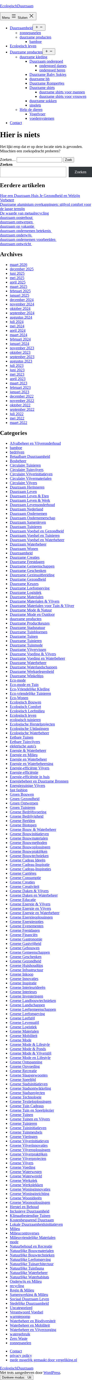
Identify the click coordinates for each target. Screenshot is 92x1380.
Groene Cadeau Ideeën (27, 860)
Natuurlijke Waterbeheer (29, 1273)
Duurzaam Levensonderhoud (32, 505)
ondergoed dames (52, 66)
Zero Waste (18, 1338)
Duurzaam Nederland (26, 509)
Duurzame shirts (42, 88)
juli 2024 (17, 322)
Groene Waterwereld (26, 1176)
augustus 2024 (21, 317)
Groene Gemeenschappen (30, 952)
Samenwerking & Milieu (29, 1294)
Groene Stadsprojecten (27, 1093)
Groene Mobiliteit (23, 1036)
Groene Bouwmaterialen (29, 838)
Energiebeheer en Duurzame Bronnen (39, 781)
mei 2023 (17, 374)
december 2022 (22, 396)
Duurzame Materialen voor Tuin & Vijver (42, 606)
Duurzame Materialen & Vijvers (34, 601)
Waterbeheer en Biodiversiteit (32, 1321)
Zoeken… (8, 159)
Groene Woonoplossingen (30, 1202)
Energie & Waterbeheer (28, 750)
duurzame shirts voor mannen (62, 92)
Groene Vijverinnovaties (29, 1145)
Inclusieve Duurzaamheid (29, 1211)
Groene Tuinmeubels (26, 1132)
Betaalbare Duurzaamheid (30, 456)
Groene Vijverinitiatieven (29, 1141)
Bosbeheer (18, 461)
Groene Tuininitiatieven (28, 1128)
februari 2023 (20, 387)
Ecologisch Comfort (25, 707)
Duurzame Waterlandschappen (33, 667)
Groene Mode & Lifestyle (30, 1044)
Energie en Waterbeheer (28, 759)
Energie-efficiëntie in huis (30, 777)
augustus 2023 (21, 361)
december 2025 (22, 269)
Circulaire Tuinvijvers (26, 470)
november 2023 (22, 348)
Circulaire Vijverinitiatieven (31, 474)
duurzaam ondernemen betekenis (26, 231)
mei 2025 (17, 278)
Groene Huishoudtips (26, 965)
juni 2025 (17, 273)
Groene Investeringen (26, 996)
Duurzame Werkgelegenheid (32, 671)
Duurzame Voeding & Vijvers (33, 654)
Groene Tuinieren (23, 1123)
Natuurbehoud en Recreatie (31, 1246)
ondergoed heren (52, 70)
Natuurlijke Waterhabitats (29, 1277)
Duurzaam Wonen (24, 549)
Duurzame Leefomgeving (30, 588)
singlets (35, 105)
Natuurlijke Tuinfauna (27, 1268)
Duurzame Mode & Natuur (31, 610)
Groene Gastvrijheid (25, 943)
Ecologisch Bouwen (25, 702)
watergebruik (20, 1334)
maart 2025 (18, 286)
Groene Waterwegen (26, 1172)
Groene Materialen (24, 1031)
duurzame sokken (43, 101)
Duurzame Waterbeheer (28, 663)
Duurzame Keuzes (24, 584)
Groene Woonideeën (26, 1198)
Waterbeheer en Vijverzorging (33, 1330)
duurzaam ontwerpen (17, 222)
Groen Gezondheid (24, 799)
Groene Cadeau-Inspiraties (30, 869)
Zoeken (6, 164)
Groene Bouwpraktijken (28, 851)
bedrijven (17, 452)
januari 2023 (19, 392)
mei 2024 (17, 326)
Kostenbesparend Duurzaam (32, 1220)
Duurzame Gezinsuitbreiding (32, 575)
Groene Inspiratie (23, 983)
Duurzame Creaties (24, 557)
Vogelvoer (37, 114)
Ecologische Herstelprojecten (32, 724)
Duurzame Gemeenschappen (32, 566)
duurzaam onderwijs (16, 235)
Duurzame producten (26, 52)
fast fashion (18, 790)
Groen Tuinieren (22, 807)
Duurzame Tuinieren (26, 641)
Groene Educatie (23, 900)
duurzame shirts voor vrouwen (62, 96)
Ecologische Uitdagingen (29, 728)
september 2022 (22, 409)
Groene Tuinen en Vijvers (30, 1119)
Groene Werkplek (23, 1180)
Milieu (15, 1229)
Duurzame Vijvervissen (28, 649)
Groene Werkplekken (26, 1185)
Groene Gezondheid (25, 961)
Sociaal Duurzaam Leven (29, 1299)
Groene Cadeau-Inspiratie (30, 864)
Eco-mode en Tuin (24, 685)
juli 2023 (17, 365)
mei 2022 (17, 418)
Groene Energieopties (26, 922)
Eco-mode (18, 680)
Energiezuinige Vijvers (27, 785)
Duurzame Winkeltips (26, 676)
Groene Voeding (22, 1167)
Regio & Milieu (22, 1290)
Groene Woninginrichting (29, 1194)
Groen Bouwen (22, 794)
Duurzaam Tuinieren (26, 527)
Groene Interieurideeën (27, 987)
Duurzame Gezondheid (28, 579)
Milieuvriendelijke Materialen (32, 1237)
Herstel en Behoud (24, 1207)
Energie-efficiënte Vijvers (29, 768)
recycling (17, 1286)
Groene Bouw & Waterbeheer (33, 829)
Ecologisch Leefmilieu (27, 711)
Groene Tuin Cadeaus (27, 1106)
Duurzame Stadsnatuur (27, 628)
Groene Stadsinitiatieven (29, 1084)
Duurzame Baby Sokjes (47, 74)
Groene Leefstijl (22, 1018)
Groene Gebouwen (24, 948)
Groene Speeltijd (23, 1079)
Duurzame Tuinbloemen (28, 632)
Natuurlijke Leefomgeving (30, 1259)
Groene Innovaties (24, 979)
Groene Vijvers (21, 1163)
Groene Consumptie (25, 878)
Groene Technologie (25, 1097)
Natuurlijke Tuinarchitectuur (31, 1264)
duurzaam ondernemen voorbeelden (28, 239)
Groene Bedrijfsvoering (28, 812)
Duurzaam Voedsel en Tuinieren (35, 535)
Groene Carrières (23, 873)
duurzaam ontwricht (16, 244)
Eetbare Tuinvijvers (25, 742)
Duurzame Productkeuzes (30, 623)
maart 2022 (18, 423)
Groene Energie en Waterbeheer (34, 913)
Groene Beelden (22, 821)
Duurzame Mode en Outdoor (32, 614)
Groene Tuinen (21, 1115)
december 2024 (22, 300)
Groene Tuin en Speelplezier (32, 1110)
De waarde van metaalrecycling (24, 213)
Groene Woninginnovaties (30, 1189)
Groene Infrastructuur (26, 970)
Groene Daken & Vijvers (29, 891)
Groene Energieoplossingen (31, 917)
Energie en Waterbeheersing (31, 764)
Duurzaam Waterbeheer (28, 544)
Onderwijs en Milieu (26, 1281)
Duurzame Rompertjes (46, 83)
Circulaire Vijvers (23, 483)
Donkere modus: (14, 1377)
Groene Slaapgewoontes (29, 1075)
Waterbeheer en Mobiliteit (30, 1325)
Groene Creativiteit (24, 886)
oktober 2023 (20, 352)
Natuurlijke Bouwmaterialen (32, 1251)
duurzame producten (35, 37)
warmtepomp (20, 1316)
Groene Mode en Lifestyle (30, 1058)
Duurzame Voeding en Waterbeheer (37, 658)
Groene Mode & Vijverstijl (30, 1053)
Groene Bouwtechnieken (29, 856)
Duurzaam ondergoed (46, 61)
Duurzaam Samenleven (28, 522)
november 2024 (22, 304)
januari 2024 (19, 344)
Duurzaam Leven (23, 491)
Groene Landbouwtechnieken (33, 1000)
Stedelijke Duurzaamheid (29, 1303)
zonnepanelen (30, 33)
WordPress (51, 1372)
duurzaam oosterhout (16, 217)
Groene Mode (20, 1040)
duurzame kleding (33, 57)
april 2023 (18, 379)
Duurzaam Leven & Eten (29, 496)
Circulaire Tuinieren (25, 465)
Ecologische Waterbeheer (29, 733)
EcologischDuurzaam (16, 6)
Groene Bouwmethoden (28, 843)
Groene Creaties (22, 882)
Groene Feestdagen (25, 930)
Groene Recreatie (23, 1071)
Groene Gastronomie (26, 939)
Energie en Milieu (24, 755)
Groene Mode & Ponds (28, 1049)
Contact (16, 123)
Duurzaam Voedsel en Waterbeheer (37, 540)
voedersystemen (41, 118)
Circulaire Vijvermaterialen (31, 478)
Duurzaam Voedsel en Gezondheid (37, 531)
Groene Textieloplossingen (30, 1101)
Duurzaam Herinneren (27, 487)
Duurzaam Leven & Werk (30, 500)
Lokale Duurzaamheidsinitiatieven (36, 1224)
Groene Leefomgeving (27, 1014)
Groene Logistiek (23, 1027)
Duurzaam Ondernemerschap (32, 518)
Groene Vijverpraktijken (28, 1154)
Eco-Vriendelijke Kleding (30, 689)
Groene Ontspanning (26, 1062)
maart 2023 (18, 383)
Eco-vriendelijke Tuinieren (30, 693)
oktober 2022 (20, 405)
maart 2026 (18, 265)
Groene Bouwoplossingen (30, 847)
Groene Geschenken (25, 957)
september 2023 (22, 357)
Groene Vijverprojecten (28, 1158)
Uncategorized (21, 1308)
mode (14, 1242)
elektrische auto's (23, 746)
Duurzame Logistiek (25, 592)
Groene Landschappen (27, 1005)
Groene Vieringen (24, 1137)
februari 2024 (20, 339)
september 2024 (22, 313)
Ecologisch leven (23, 46)
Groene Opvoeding (25, 1066)
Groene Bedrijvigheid (26, 816)
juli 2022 (17, 414)
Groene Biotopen (23, 825)
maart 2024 (18, 335)
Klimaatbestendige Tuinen (30, 1216)
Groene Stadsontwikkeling (30, 1088)
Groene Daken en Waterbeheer (34, 895)
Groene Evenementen (26, 926)
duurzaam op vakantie (17, 226)
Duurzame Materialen (26, 597)
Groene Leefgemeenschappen (33, 1009)
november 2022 (22, 401)
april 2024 (18, 330)
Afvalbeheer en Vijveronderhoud (35, 443)
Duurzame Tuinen (24, 636)
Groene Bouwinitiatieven (29, 834)
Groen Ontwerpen (24, 803)
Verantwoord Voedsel (26, 1312)
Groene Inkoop (21, 974)
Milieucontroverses (24, 1233)
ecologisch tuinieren (25, 720)
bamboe (35, 41)
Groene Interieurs (23, 992)
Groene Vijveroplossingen (30, 1150)
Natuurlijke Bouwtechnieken (32, 1255)
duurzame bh (39, 79)
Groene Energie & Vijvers (30, 904)
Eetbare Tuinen (21, 737)
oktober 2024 (20, 308)
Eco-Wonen (19, 698)
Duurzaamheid (21, 28)
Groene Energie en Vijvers (30, 908)
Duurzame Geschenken (28, 570)
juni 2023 (17, 370)
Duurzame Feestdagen (27, 562)
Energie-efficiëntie (24, 772)
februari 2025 (20, 291)
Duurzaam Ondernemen (28, 513)
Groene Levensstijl (24, 1022)
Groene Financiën (24, 935)
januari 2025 (19, 295)
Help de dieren (31, 110)
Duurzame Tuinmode (26, 645)
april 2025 (18, 282)
